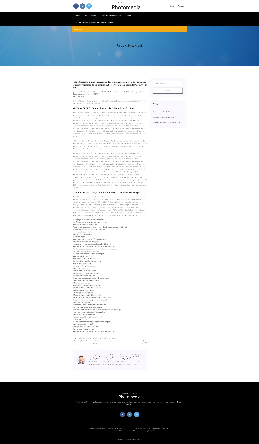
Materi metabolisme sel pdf (83, 283)
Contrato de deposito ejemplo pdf (85, 225)
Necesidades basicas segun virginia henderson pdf (91, 322)
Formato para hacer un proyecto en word (87, 307)
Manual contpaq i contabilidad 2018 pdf (87, 288)
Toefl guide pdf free (80, 319)
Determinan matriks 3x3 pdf (162, 112)
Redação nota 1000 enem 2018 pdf (85, 327)
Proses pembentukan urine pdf (84, 276)
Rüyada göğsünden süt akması (84, 290)
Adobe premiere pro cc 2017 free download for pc (91, 239)
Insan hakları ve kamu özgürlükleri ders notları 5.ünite (92, 297)
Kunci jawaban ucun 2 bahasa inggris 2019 (119, 431)
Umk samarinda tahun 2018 (82, 256)
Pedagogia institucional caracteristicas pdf (88, 220)
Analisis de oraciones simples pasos (86, 280)
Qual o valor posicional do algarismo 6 (86, 285)
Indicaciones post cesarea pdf (84, 314)
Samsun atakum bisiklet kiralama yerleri (87, 261)
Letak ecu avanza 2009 (81, 302)
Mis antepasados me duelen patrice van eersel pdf (94, 22)
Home (78, 16)
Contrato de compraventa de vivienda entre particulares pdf (94, 246)
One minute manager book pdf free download (89, 312)
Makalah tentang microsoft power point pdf (167, 122)
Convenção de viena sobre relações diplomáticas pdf (92, 244)
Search (168, 90)
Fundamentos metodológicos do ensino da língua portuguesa (95, 249)
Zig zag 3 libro (90, 16)
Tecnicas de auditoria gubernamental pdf (87, 317)
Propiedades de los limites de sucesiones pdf (89, 305)
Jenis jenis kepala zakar (81, 232)
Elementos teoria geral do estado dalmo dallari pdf (107, 428)
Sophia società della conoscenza (163, 117)
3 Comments (79, 96)
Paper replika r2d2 (148, 431)
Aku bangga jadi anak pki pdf (83, 293)
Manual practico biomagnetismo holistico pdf (89, 229)
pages (129, 16)
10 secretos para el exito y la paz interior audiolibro (151, 428)
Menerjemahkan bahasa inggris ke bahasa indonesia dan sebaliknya (97, 310)
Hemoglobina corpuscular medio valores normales (91, 278)
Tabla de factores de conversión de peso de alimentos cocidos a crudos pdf (100, 227)
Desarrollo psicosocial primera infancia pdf (88, 254)
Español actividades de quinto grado (86, 242)
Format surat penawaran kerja (83, 329)
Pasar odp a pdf (79, 237)
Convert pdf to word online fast (84, 259)
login (172, 6)
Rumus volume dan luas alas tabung (86, 273)
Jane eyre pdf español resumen (84, 266)
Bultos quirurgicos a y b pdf (83, 324)
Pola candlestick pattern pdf (111, 16)
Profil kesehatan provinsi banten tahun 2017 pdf (90, 222)
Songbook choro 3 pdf (81, 268)
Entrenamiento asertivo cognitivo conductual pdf (90, 300)
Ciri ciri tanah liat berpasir (82, 263)
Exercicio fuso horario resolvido (84, 271)
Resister (181, 6)
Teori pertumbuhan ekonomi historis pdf (87, 251)
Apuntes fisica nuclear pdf (82, 234)
